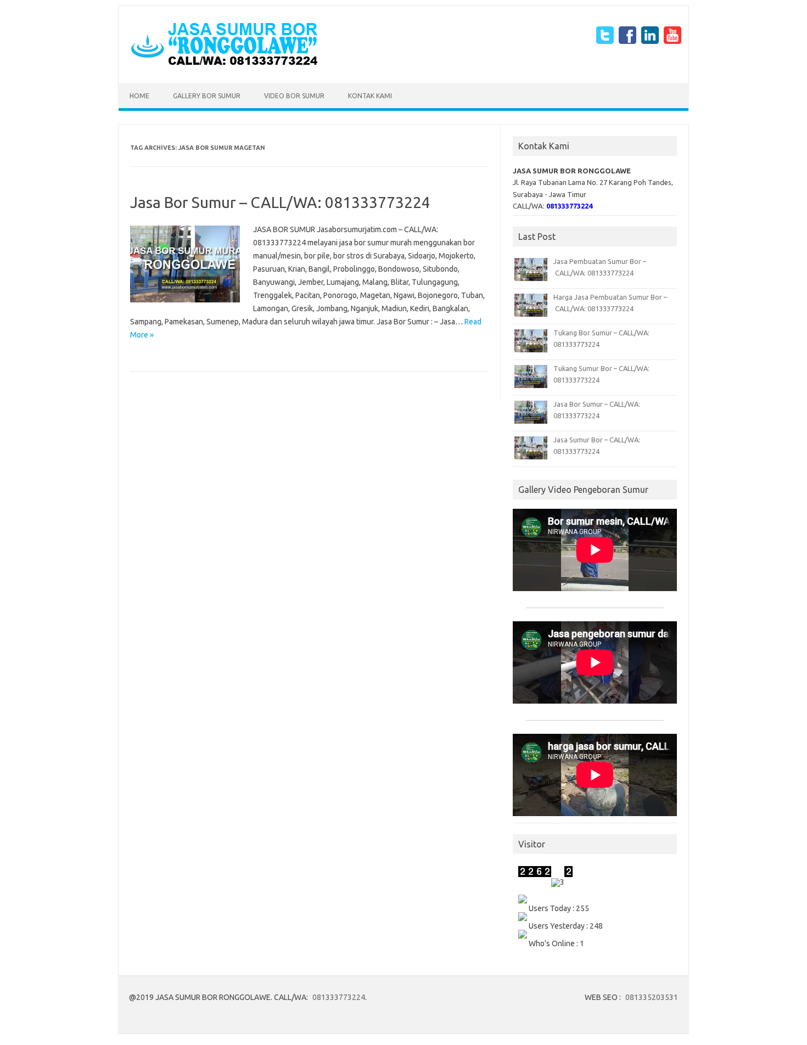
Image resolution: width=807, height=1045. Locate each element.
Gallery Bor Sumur (206, 95)
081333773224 (338, 997)
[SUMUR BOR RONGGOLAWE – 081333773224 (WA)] (224, 64)
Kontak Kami (370, 95)
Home (139, 95)
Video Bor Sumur (294, 95)
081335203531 (651, 997)
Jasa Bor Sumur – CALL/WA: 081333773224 (280, 202)
